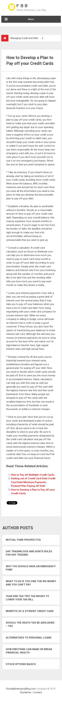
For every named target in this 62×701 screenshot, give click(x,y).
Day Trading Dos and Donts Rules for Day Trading (29, 553)
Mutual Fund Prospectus (23, 539)
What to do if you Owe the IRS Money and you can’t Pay (31, 583)
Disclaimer (25, 692)
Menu (31, 19)
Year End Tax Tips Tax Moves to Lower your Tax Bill (27, 598)
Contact (37, 692)
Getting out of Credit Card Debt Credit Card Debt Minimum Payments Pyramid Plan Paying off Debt (33, 482)
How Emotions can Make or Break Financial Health (29, 651)
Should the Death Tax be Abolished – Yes (30, 624)
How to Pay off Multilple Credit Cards (32, 474)
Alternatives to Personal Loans (29, 637)
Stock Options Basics (21, 664)
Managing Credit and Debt (24, 38)
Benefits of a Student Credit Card (30, 611)
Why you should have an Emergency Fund (31, 568)
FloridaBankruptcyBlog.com (21, 688)
